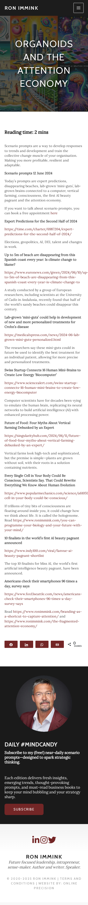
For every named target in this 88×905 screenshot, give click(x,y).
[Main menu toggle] (78, 8)
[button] (24, 809)
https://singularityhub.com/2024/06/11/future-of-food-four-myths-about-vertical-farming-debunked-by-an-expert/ (43, 440)
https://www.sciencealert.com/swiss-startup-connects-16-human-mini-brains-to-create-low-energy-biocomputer (43, 387)
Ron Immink (21, 8)
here (54, 213)
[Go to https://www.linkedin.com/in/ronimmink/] (36, 840)
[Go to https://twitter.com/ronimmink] (52, 840)
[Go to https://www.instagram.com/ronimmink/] (44, 840)
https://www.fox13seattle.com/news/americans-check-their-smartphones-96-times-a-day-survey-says (43, 599)
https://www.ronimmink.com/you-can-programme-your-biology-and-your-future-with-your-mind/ (43, 525)
